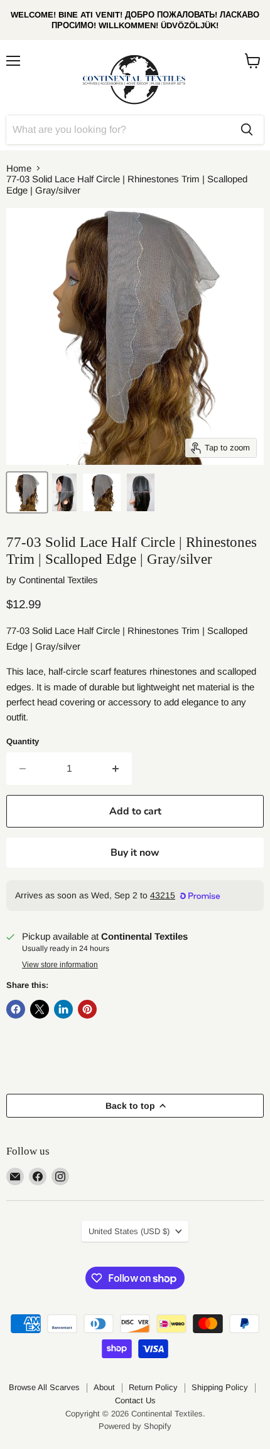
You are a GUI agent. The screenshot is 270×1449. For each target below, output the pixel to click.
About (104, 1387)
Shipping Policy (220, 1387)
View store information (60, 964)
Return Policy (153, 1387)
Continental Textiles (58, 579)
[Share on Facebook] (15, 1009)
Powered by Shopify (135, 1426)
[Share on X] (39, 1009)
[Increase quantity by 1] (116, 768)
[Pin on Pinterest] (87, 1009)
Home (18, 168)
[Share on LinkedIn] (63, 1009)
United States (129, 1231)
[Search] (247, 129)
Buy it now (135, 853)
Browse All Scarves (44, 1387)
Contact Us (135, 1400)
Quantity (22, 741)
